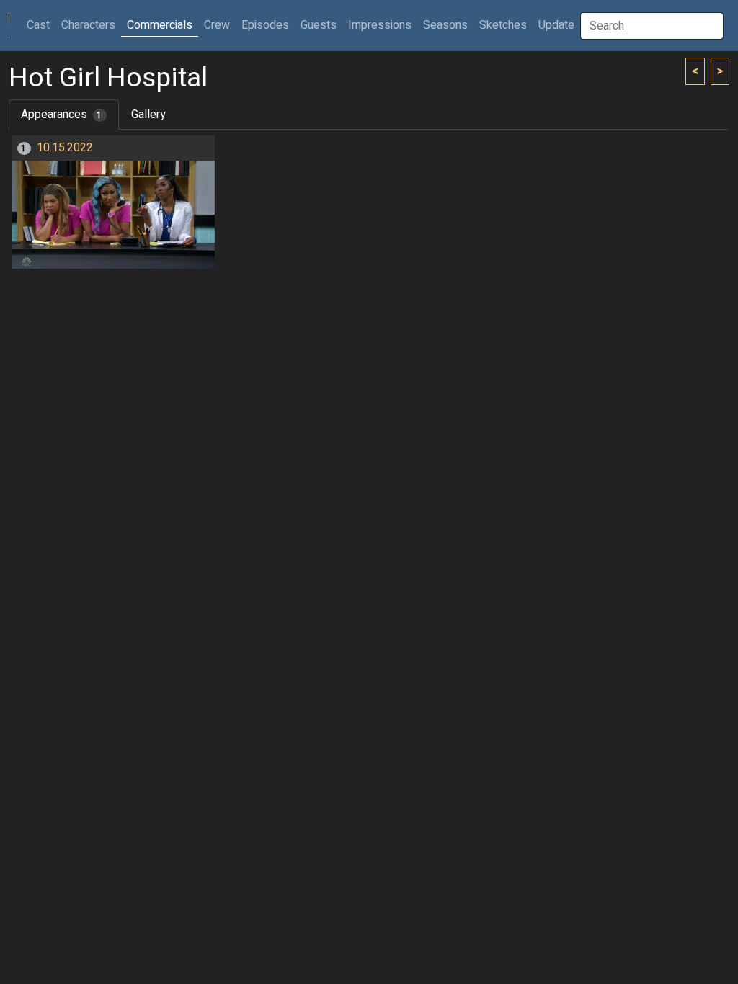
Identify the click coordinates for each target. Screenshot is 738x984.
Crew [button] (217, 25)
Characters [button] (88, 25)
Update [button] (556, 25)
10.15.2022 (65, 147)
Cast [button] (41, 25)
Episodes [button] (265, 25)
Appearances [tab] (61, 114)
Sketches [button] (503, 25)
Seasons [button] (445, 25)
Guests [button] (319, 25)
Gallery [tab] (148, 114)
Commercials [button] (159, 25)
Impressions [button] (380, 25)
